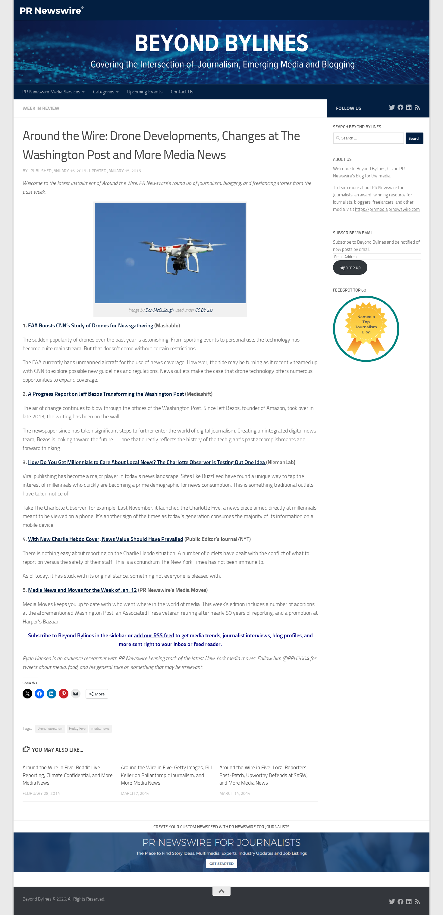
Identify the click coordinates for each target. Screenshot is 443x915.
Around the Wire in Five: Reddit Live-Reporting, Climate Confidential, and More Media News (68, 775)
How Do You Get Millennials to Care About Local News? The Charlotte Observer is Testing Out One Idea (147, 462)
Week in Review (41, 108)
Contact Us (182, 92)
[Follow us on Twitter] (392, 108)
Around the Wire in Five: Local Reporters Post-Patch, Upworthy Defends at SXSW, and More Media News (263, 775)
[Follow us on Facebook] (400, 108)
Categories (103, 92)
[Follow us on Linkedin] (409, 108)
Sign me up (350, 267)
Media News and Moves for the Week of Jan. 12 (82, 590)
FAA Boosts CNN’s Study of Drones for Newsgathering (90, 325)
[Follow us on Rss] (417, 108)
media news (100, 728)
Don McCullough (159, 310)
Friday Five (77, 728)
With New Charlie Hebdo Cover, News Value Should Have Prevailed (105, 539)
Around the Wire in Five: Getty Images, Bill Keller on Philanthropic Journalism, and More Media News (166, 775)
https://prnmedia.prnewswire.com (387, 209)
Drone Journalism (50, 728)
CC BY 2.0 (203, 310)
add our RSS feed (154, 635)
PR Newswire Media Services (51, 92)
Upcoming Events (144, 92)
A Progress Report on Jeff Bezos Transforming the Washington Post (106, 394)
